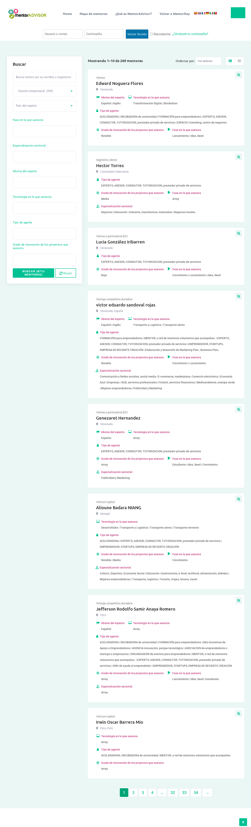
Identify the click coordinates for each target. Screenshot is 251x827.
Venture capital (105, 502)
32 (173, 792)
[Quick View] (238, 74)
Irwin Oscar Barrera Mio (119, 722)
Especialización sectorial (29, 145)
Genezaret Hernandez (118, 418)
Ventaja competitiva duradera (114, 299)
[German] (207, 13)
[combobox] (44, 91)
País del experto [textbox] (26, 105)
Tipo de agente (22, 222)
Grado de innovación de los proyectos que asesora (40, 246)
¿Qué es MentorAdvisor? (133, 14)
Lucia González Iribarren (120, 241)
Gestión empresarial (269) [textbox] (34, 91)
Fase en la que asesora (28, 120)
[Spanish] (195, 13)
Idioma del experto (25, 171)
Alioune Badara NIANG (118, 507)
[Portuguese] (215, 13)
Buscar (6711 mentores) (33, 272)
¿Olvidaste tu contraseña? (190, 34)
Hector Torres (110, 165)
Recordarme (161, 34)
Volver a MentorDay (175, 14)
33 (184, 792)
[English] (199, 13)
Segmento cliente (106, 159)
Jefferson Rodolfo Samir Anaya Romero (135, 609)
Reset (67, 273)
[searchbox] (31, 131)
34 (196, 792)
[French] (203, 13)
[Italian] (211, 13)
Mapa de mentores (93, 14)
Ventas (100, 77)
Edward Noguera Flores (119, 83)
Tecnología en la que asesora (32, 197)
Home (67, 14)
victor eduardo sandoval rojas (125, 304)
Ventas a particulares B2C (112, 236)
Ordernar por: (185, 61)
